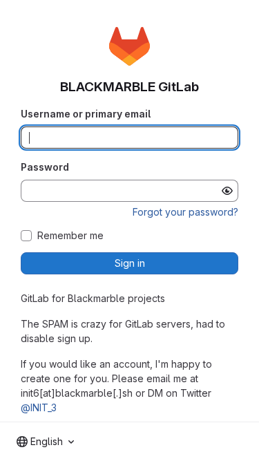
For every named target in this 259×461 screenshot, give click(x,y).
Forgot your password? (185, 212)
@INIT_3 (39, 407)
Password (45, 167)
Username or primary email (86, 114)
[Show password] (227, 191)
